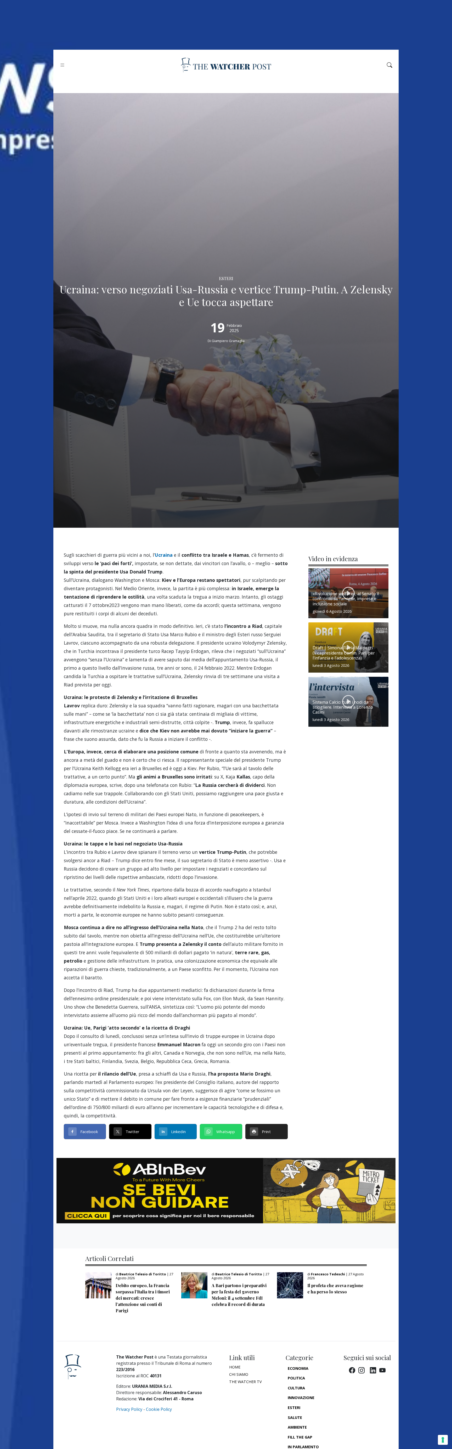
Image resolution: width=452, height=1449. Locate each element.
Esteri (294, 1407)
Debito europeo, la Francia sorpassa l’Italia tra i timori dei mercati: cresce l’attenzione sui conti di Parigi (143, 1298)
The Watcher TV (245, 1381)
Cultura (296, 1387)
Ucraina (164, 555)
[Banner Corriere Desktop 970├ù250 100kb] (226, 1190)
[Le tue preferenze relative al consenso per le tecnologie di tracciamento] (443, 1440)
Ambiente (297, 1427)
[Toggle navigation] (62, 65)
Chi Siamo (238, 1374)
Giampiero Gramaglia (228, 340)
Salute (295, 1417)
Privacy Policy (129, 1409)
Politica (296, 1378)
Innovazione (301, 1397)
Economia (298, 1368)
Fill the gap (300, 1437)
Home (234, 1367)
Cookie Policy (159, 1409)
